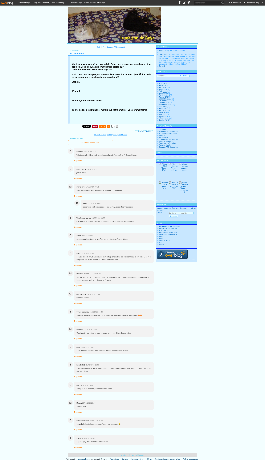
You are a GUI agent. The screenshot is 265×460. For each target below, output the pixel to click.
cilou (160, 242)
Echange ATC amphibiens (168, 132)
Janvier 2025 (164, 120)
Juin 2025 (163, 110)
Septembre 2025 (165, 105)
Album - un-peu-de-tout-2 (184, 190)
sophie (161, 244)
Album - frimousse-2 (184, 169)
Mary (161, 236)
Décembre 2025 (165, 99)
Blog (160, 51)
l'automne (162, 130)
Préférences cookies (190, 459)
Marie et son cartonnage (168, 234)
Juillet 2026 (163, 85)
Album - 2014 (164, 169)
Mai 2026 (162, 89)
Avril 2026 (163, 91)
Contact (162, 66)
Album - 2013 (164, 187)
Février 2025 (164, 118)
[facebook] (179, 2)
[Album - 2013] (164, 184)
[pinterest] (188, 2)
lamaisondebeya (84, 459)
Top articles (114, 459)
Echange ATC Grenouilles (168, 147)
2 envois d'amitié (165, 145)
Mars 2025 (163, 116)
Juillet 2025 (163, 109)
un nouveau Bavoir (166, 141)
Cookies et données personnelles (167, 459)
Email (159, 213)
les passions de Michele (168, 232)
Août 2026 (163, 83)
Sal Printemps (77, 53)
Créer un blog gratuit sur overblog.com (172, 254)
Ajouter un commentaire (90, 142)
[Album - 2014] (164, 166)
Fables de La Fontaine (167, 143)
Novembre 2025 (165, 101)
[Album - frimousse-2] (184, 166)
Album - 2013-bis (174, 169)
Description (163, 54)
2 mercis (162, 135)
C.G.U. (149, 459)
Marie (161, 238)
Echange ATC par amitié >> (117, 47)
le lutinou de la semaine (168, 134)
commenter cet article (144, 131)
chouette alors (164, 240)
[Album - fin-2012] (174, 184)
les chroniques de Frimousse (170, 227)
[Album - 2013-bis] (174, 166)
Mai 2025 (162, 112)
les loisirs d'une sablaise (168, 229)
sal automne (163, 137)
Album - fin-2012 (174, 187)
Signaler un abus (137, 459)
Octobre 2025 (164, 103)
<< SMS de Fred (100, 47)
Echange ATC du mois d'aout (169, 139)
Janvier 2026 (164, 97)
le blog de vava (164, 231)
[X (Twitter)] (184, 2)
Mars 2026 (163, 93)
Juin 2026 (163, 87)
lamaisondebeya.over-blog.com (132, 455)
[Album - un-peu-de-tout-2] (184, 186)
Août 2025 (163, 107)
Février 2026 (164, 95)
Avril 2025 (163, 114)
